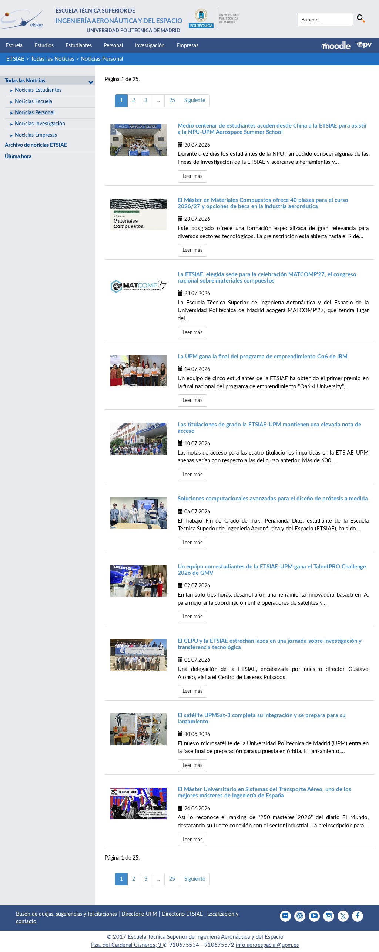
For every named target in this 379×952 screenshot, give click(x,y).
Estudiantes (79, 45)
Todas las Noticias (52, 59)
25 (172, 100)
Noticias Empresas (36, 135)
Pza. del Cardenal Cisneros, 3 (127, 945)
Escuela (14, 45)
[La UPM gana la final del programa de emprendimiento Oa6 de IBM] (138, 371)
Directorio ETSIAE (182, 914)
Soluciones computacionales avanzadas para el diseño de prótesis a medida (273, 499)
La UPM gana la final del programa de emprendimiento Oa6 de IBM (263, 356)
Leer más (192, 176)
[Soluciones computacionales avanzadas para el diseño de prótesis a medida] (138, 513)
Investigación (150, 45)
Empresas (187, 45)
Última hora (18, 156)
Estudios (44, 45)
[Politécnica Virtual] (364, 45)
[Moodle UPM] (338, 46)
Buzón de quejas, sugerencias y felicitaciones (66, 914)
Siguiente (194, 100)
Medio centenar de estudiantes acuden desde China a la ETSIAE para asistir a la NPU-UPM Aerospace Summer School (272, 129)
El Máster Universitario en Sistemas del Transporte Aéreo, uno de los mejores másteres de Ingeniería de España (264, 793)
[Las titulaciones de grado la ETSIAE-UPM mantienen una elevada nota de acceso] (138, 439)
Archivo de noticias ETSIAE (36, 145)
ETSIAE (15, 59)
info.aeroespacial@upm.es (267, 945)
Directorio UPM (139, 914)
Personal (113, 45)
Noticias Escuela (33, 101)
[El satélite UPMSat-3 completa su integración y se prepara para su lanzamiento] (138, 729)
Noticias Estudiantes (38, 90)
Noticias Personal (102, 59)
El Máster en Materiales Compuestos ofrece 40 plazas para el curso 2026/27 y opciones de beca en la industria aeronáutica (263, 203)
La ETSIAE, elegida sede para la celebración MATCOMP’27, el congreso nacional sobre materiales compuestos (267, 278)
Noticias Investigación (40, 123)
